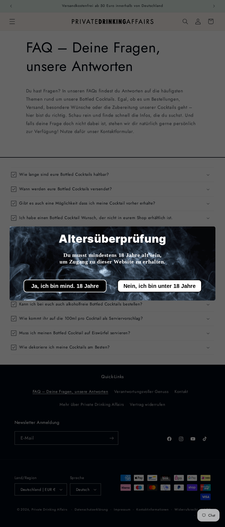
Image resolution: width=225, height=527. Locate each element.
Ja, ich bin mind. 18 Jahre (65, 286)
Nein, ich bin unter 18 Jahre (159, 286)
